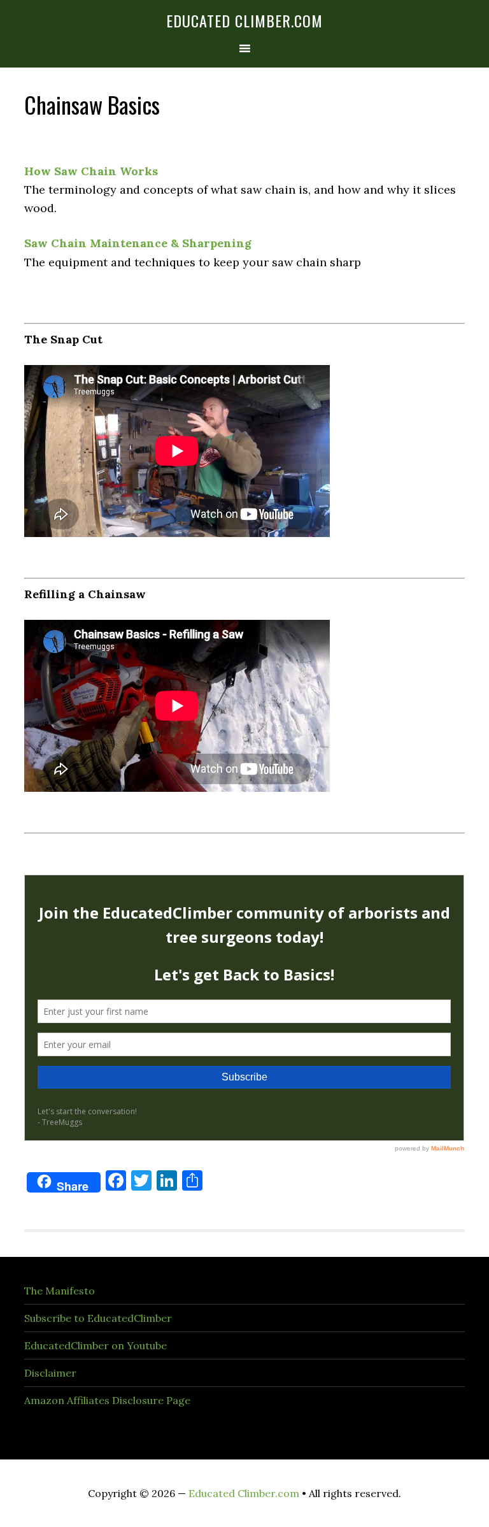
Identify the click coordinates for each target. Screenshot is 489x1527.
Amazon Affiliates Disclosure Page (107, 1400)
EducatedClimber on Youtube (95, 1345)
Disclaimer (50, 1372)
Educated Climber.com (244, 20)
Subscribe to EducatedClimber (98, 1318)
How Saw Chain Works (91, 171)
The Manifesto (59, 1290)
